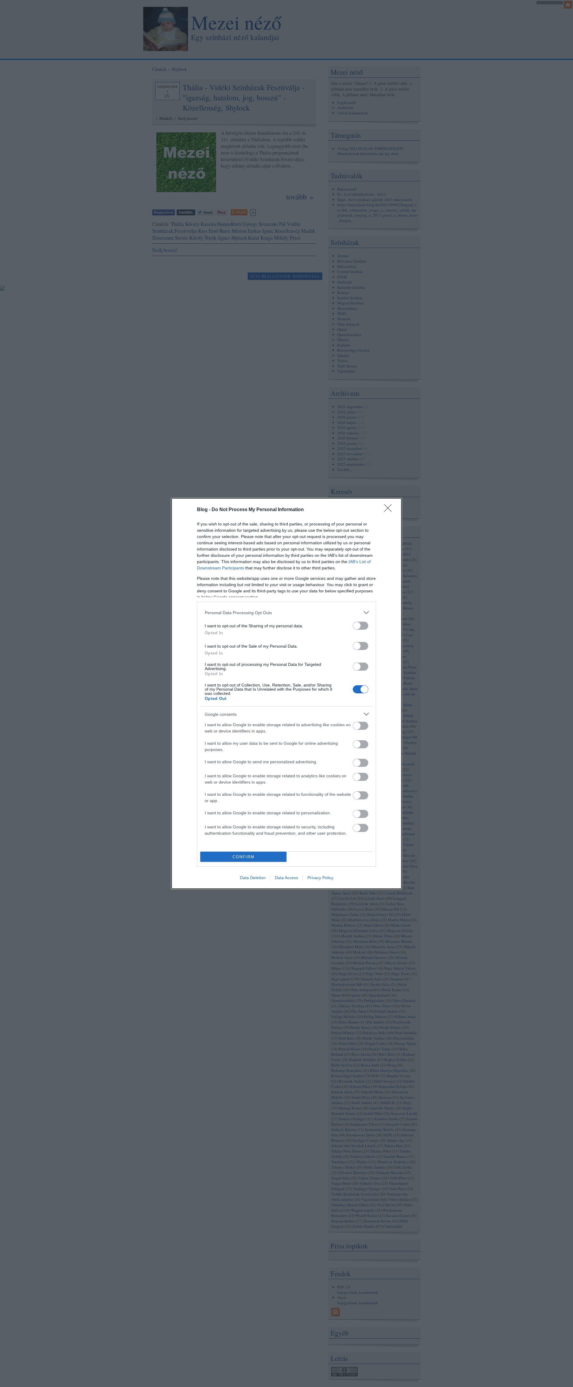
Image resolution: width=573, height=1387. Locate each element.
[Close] (389, 510)
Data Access (286, 877)
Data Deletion (253, 877)
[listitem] (286, 612)
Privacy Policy (320, 877)
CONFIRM (243, 857)
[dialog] (286, 693)
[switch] (360, 626)
